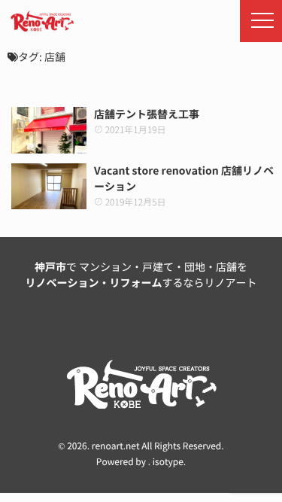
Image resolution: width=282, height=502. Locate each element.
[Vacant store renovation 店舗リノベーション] (48, 186)
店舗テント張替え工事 (146, 114)
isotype (168, 462)
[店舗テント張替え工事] (48, 130)
